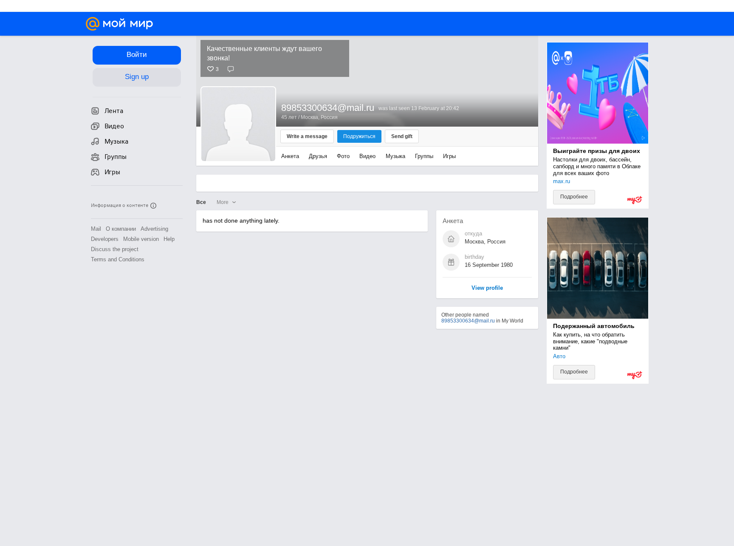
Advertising (154, 229)
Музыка (395, 156)
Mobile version (141, 239)
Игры (449, 156)
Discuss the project (114, 249)
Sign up (137, 77)
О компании (121, 229)
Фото (343, 156)
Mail (96, 229)
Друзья (318, 156)
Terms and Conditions (117, 259)
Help (169, 239)
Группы (424, 156)
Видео (368, 156)
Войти (137, 55)
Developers (105, 239)
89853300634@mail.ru (468, 321)
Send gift (401, 136)
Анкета (290, 156)
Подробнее (574, 197)
